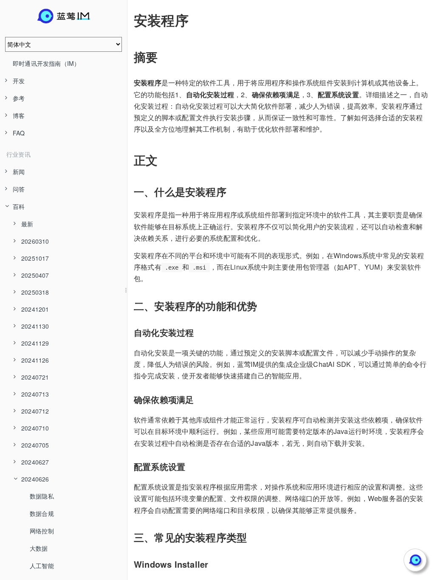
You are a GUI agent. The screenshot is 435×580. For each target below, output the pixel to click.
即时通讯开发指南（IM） (46, 63)
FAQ (19, 133)
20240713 (35, 394)
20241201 (35, 309)
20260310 (35, 241)
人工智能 (42, 565)
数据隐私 (42, 496)
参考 (19, 98)
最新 (27, 224)
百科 (19, 206)
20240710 (35, 428)
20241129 (35, 343)
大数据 (39, 548)
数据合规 (42, 513)
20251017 (35, 258)
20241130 (35, 326)
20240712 (35, 411)
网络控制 (42, 531)
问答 (19, 189)
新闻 (19, 171)
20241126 (35, 360)
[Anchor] (128, 19)
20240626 (35, 479)
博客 (19, 115)
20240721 (35, 377)
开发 (19, 80)
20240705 (35, 445)
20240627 (35, 462)
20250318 (35, 292)
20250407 (35, 275)
